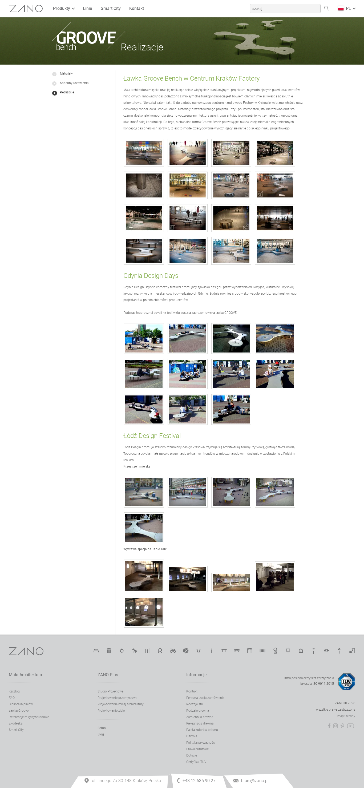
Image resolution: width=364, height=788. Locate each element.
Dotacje (191, 755)
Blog (101, 734)
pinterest (342, 725)
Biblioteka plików (21, 704)
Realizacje (67, 92)
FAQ (12, 698)
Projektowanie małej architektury (121, 704)
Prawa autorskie (197, 749)
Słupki (147, 650)
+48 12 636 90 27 (199, 780)
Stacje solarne (186, 650)
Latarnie (313, 650)
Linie (87, 8)
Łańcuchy (326, 650)
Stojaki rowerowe (160, 650)
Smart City (111, 8)
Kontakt (136, 8)
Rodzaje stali (195, 704)
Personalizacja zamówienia (205, 698)
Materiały (66, 74)
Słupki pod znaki (339, 650)
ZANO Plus (108, 674)
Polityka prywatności (201, 743)
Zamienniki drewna (199, 717)
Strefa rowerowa (173, 650)
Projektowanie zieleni (112, 710)
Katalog (14, 691)
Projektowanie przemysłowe (117, 698)
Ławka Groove (19, 710)
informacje (196, 674)
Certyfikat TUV (196, 762)
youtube (350, 725)
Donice (198, 650)
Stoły (224, 650)
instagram (335, 725)
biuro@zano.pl (255, 780)
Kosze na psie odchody (134, 650)
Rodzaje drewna (197, 710)
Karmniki (301, 650)
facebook (329, 725)
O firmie (191, 736)
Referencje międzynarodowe (29, 717)
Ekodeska (15, 723)
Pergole (249, 650)
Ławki (96, 650)
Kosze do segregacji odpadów (122, 650)
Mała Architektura (25, 674)
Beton (102, 728)
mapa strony (346, 716)
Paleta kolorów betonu (202, 730)
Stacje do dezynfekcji (352, 650)
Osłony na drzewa (275, 650)
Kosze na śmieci (109, 650)
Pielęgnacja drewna (199, 723)
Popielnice (211, 650)
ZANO (26, 9)
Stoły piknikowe (237, 650)
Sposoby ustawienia (74, 83)
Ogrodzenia (262, 650)
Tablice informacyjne (288, 650)
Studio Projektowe (110, 691)
